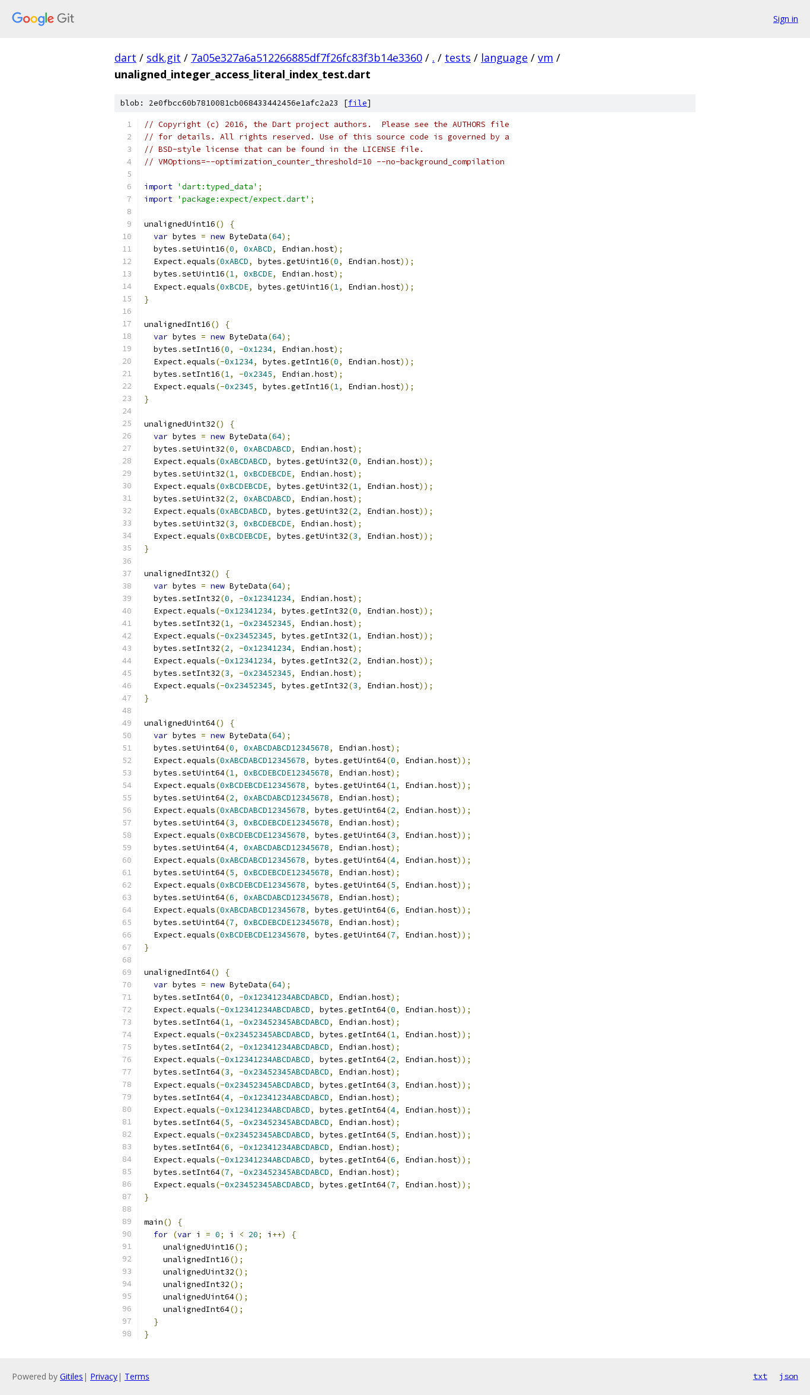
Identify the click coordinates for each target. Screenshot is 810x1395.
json (788, 1376)
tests (458, 57)
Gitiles (71, 1376)
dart (125, 57)
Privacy (103, 1376)
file (357, 103)
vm (545, 57)
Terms (137, 1376)
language (504, 57)
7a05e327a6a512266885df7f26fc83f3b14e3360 (306, 57)
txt (760, 1376)
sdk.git (163, 57)
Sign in (785, 18)
